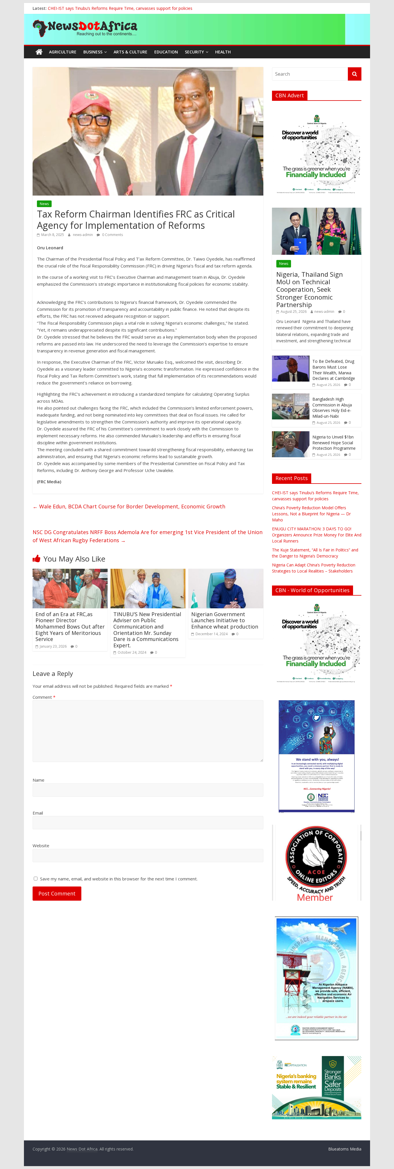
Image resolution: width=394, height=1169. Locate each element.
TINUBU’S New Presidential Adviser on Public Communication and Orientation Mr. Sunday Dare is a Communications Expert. (147, 630)
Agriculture (62, 52)
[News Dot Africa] (39, 52)
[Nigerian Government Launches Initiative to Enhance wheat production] (225, 572)
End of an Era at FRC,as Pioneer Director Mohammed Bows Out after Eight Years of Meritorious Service (70, 626)
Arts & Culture (130, 52)
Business (92, 52)
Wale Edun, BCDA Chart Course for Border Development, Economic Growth (129, 506)
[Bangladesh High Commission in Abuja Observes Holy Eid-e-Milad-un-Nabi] (290, 396)
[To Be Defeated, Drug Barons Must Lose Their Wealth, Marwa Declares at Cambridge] (290, 358)
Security (194, 52)
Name (38, 780)
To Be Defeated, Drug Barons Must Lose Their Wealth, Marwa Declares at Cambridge (333, 369)
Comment (44, 697)
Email (38, 813)
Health (223, 52)
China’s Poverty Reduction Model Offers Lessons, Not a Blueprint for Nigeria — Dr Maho (311, 514)
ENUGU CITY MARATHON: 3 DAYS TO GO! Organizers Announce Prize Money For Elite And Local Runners (316, 535)
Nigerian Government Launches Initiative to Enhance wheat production (224, 620)
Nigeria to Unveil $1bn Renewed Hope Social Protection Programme (334, 442)
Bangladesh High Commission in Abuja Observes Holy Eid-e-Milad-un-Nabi (332, 407)
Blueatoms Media (344, 1149)
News (44, 203)
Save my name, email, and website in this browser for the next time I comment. (119, 879)
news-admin (83, 234)
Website (41, 845)
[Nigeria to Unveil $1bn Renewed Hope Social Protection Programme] (290, 434)
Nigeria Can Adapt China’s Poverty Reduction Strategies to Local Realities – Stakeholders (130, 8)
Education (166, 52)
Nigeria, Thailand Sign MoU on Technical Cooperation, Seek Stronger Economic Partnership (309, 289)
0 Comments (112, 234)
